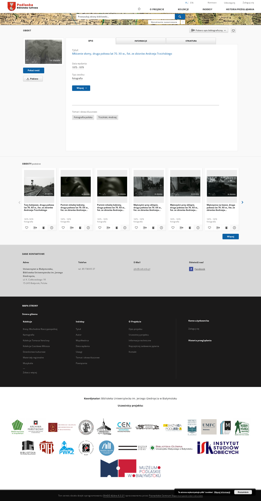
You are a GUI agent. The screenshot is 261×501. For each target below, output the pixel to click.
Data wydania (82, 346)
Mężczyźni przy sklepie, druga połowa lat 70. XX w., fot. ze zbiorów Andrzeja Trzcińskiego (148, 207)
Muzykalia (28, 363)
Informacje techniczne (140, 340)
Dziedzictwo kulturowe (34, 351)
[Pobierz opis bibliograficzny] (35, 227)
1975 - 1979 (78, 67)
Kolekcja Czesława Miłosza (36, 346)
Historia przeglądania (240, 9)
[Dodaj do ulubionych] (233, 30)
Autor (78, 334)
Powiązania (81, 363)
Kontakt (132, 351)
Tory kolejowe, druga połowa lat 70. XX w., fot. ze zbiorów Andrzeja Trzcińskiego (39, 207)
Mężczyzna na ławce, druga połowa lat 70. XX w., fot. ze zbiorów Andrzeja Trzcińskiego (221, 207)
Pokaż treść (34, 70)
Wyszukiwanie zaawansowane (164, 22)
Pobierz (34, 78)
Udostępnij (229, 2)
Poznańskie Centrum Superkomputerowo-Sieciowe (176, 495)
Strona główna (30, 314)
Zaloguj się (248, 2)
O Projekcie (157, 9)
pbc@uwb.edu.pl (142, 268)
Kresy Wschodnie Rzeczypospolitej (40, 329)
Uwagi (79, 351)
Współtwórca (82, 340)
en (191, 3)
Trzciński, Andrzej (107, 117)
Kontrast (212, 2)
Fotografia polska (83, 117)
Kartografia (28, 334)
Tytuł (78, 329)
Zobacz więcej (30, 372)
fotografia (77, 78)
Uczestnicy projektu (138, 334)
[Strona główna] (139, 9)
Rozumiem (243, 492)
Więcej (230, 236)
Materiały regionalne (33, 357)
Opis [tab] (90, 41)
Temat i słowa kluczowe (88, 357)
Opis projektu (135, 329)
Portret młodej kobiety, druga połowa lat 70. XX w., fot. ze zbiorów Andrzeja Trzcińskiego (75, 207)
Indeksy (207, 9)
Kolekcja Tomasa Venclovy (36, 340)
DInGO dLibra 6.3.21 (114, 495)
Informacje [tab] (141, 40)
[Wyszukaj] (180, 16)
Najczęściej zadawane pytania (144, 346)
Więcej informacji (222, 492)
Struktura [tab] (191, 40)
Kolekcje (183, 9)
